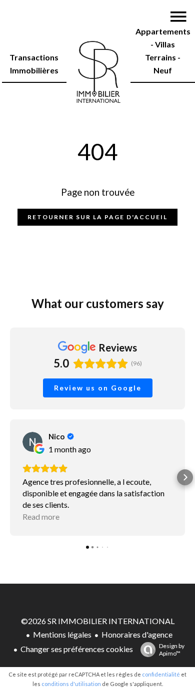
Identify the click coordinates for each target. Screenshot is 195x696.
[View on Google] (32, 442)
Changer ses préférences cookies (76, 649)
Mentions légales (62, 634)
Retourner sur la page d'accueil (98, 217)
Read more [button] (41, 516)
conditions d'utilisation (71, 684)
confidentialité (161, 674)
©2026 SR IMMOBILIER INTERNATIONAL (97, 621)
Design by (171, 649)
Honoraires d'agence (137, 634)
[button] (10, 477)
